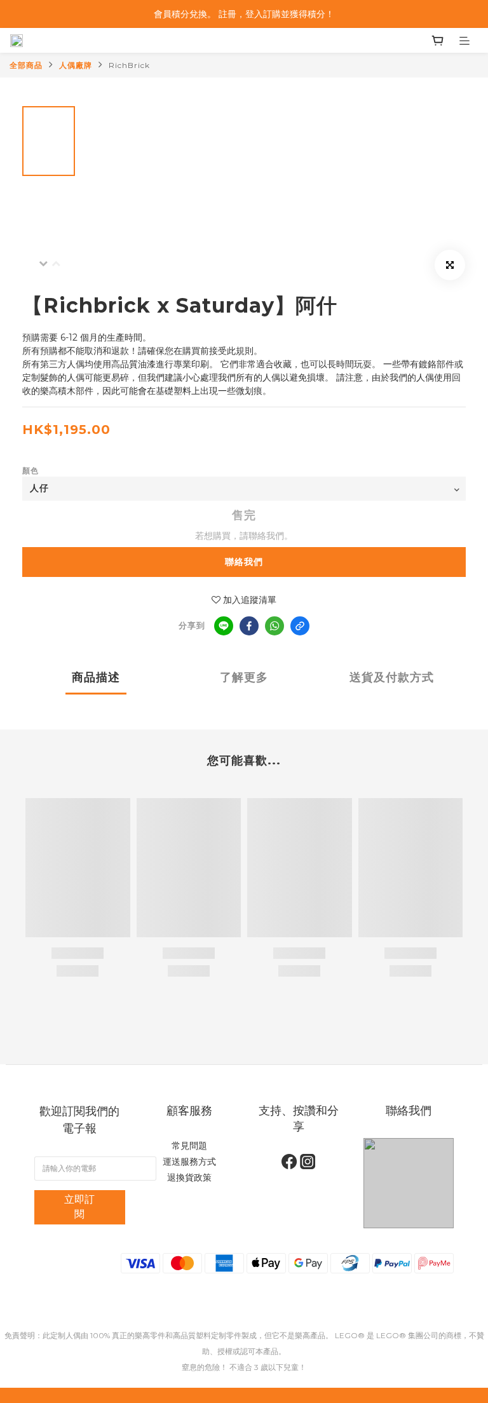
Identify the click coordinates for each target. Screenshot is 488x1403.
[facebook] (249, 625)
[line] (223, 625)
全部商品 (26, 65)
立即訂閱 (79, 1206)
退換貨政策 (189, 1177)
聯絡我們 (244, 561)
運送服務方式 (189, 1161)
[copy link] (299, 625)
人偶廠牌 (75, 65)
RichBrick (129, 65)
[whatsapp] (274, 625)
